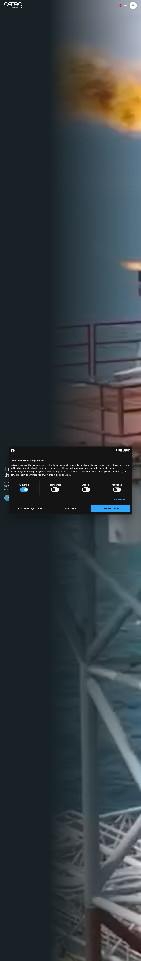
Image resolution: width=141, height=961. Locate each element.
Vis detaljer (119, 500)
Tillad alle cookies (110, 508)
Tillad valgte (70, 508)
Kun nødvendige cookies (30, 508)
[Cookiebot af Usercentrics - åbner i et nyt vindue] (118, 450)
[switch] (55, 490)
